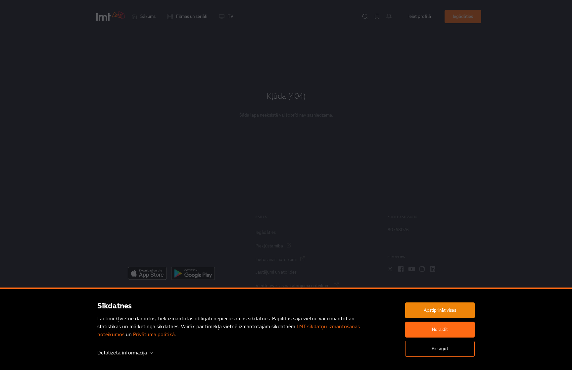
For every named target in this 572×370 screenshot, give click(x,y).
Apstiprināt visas (440, 310)
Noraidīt (440, 329)
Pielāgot (440, 348)
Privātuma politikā (154, 334)
